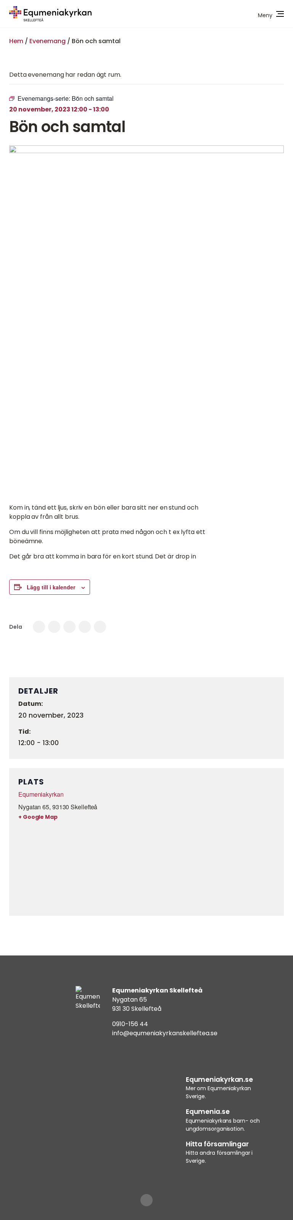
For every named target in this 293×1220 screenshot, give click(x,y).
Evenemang (47, 41)
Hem (16, 41)
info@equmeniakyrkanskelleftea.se (164, 1033)
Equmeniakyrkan (41, 794)
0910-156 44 (130, 1024)
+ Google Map (38, 817)
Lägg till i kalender (51, 587)
